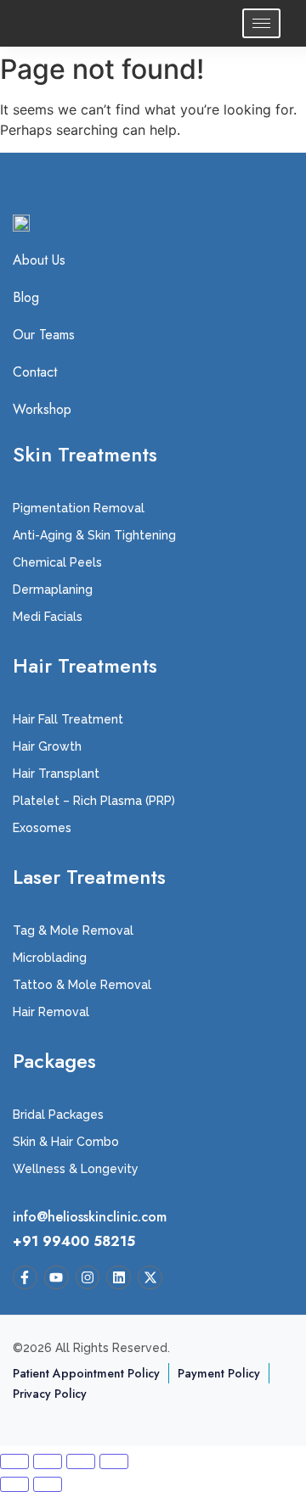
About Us (39, 260)
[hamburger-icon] (261, 23)
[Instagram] (88, 1278)
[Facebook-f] (25, 1278)
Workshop (42, 409)
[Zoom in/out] (14, 1461)
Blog (26, 298)
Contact (35, 372)
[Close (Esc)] (113, 1461)
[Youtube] (56, 1278)
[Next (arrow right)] (47, 1484)
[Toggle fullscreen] (47, 1461)
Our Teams (44, 335)
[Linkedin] (118, 1278)
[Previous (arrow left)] (14, 1484)
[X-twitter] (150, 1278)
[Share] (80, 1461)
